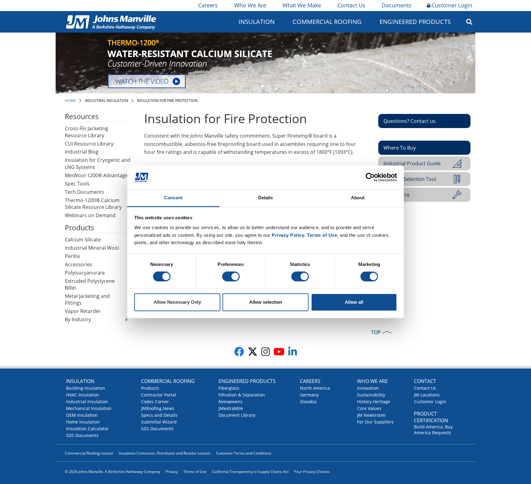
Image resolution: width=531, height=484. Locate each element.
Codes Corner (155, 401)
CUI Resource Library (89, 143)
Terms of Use (194, 471)
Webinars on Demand (90, 215)
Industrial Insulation (106, 100)
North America (315, 388)
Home (70, 100)
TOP (376, 332)
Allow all (354, 302)
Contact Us (351, 5)
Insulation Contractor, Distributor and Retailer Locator (164, 453)
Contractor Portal (158, 395)
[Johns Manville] (111, 22)
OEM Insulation (82, 415)
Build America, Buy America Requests (433, 429)
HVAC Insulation (82, 395)
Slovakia (308, 401)
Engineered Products (247, 381)
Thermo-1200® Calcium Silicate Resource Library (93, 204)
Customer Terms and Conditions (243, 453)
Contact (425, 381)
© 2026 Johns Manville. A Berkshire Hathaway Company (112, 471)
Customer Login (451, 5)
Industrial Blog (81, 151)
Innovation (368, 388)
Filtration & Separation (241, 395)
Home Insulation (83, 422)
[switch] (231, 277)
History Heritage (373, 401)
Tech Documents (84, 192)
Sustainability (371, 395)
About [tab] (357, 197)
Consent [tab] (173, 197)
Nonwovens (230, 401)
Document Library (236, 415)
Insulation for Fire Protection (167, 100)
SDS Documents (82, 435)
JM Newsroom (371, 415)
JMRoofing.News (157, 408)
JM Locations (427, 395)
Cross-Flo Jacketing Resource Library (86, 132)
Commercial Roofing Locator (89, 453)
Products (150, 388)
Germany (309, 395)
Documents (396, 5)
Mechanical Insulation (89, 408)
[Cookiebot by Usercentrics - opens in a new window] (370, 177)
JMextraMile (230, 408)
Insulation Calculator (87, 428)
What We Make (301, 5)
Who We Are (250, 5)
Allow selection (265, 302)
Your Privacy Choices (312, 471)
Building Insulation (85, 388)
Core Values (369, 408)
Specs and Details (159, 415)
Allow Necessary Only (177, 302)
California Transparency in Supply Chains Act (250, 471)
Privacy (172, 471)
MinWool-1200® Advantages (97, 175)
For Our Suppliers (375, 422)
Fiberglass (228, 388)
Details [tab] (265, 197)
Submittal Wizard (159, 422)
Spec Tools (77, 183)
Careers (208, 5)
